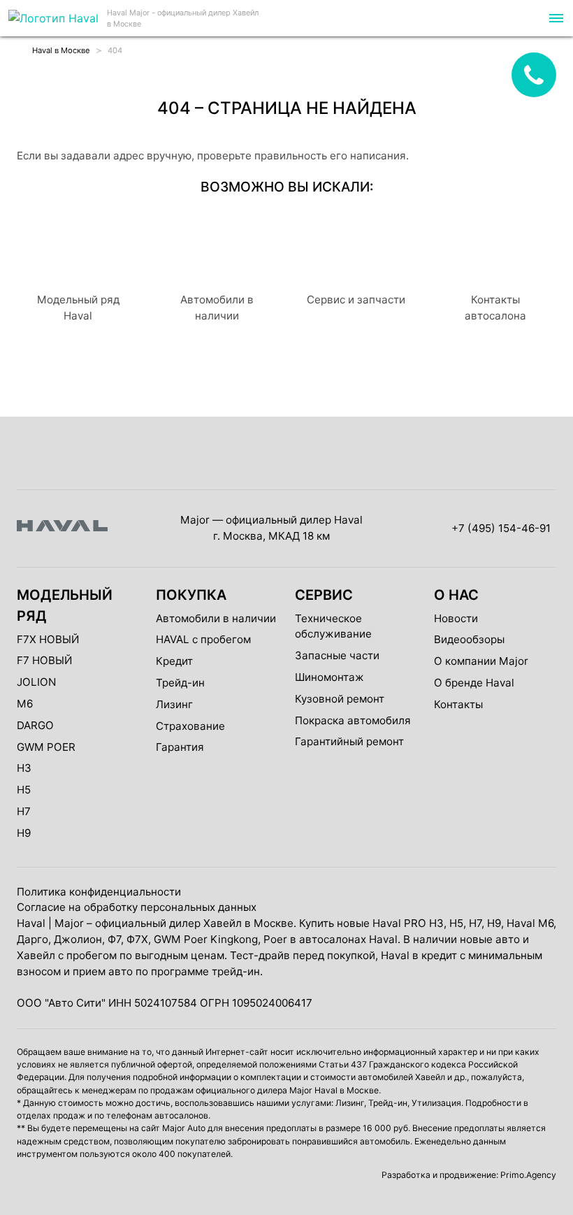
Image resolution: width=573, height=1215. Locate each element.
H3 (24, 768)
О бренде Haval (474, 682)
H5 (24, 789)
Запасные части (337, 655)
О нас (456, 595)
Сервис (324, 595)
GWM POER (46, 747)
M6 (25, 703)
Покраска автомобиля (353, 720)
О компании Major (481, 661)
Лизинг (174, 704)
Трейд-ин (180, 682)
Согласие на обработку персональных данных (136, 907)
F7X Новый (48, 639)
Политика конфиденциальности (99, 891)
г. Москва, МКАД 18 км (271, 535)
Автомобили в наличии (216, 618)
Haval (31, 923)
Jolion (36, 682)
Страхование (190, 726)
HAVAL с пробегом (203, 639)
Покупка (191, 595)
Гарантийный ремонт (349, 741)
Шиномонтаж (329, 677)
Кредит (174, 661)
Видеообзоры (469, 639)
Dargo (35, 725)
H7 (24, 811)
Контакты (458, 704)
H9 (24, 833)
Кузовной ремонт (339, 698)
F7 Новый (44, 660)
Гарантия (180, 747)
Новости (456, 618)
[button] (555, 18)
